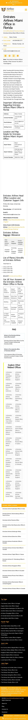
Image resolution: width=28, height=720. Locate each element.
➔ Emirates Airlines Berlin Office (9, 396)
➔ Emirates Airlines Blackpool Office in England (18, 485)
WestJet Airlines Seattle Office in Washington (12, 630)
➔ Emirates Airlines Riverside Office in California (9, 387)
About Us (4, 703)
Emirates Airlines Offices (15, 276)
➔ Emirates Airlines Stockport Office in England (9, 462)
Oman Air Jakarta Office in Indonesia (10, 655)
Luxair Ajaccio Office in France (8, 660)
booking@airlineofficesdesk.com (14, 2)
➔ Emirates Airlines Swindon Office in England (18, 473)
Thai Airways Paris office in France (9, 672)
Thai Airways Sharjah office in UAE (9, 682)
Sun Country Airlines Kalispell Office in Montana (12, 647)
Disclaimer (4, 712)
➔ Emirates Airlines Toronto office (9, 406)
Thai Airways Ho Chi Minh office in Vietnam (11, 667)
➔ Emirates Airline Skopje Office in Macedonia (19, 429)
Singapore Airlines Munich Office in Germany (12, 652)
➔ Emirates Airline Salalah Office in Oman (19, 418)
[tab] (26, 10)
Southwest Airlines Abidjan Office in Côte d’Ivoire (13, 650)
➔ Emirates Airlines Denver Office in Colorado (18, 461)
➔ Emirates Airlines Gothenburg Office (18, 397)
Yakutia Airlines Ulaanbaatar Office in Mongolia (12, 628)
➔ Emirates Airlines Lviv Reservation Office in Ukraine (9, 430)
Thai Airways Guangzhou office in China (11, 675)
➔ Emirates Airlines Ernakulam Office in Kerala (9, 441)
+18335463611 (15, 1)
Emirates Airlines (18, 31)
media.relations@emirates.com (11, 51)
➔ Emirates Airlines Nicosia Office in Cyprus (18, 440)
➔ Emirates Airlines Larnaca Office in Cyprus (18, 408)
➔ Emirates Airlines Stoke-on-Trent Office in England (9, 419)
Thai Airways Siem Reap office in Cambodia (11, 677)
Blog (3, 706)
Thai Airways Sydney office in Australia (10, 679)
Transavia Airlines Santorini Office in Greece (11, 640)
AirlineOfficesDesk (8, 31)
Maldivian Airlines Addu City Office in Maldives (12, 657)
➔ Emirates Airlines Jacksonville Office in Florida (9, 473)
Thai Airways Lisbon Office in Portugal (10, 603)
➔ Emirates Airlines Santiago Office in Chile (19, 495)
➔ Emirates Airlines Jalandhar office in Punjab (18, 387)
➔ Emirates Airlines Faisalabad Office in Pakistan (9, 376)
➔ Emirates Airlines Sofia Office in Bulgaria (18, 452)
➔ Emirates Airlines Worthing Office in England (18, 376)
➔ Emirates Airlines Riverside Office (9, 452)
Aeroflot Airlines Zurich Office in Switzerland (12, 611)
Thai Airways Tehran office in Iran (9, 670)
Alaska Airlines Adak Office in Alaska (9, 618)
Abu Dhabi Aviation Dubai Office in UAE (10, 626)
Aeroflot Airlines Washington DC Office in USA (12, 608)
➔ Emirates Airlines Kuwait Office (9, 494)
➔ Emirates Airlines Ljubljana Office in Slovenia (9, 485)
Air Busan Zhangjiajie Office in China (10, 613)
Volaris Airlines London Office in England (11, 637)
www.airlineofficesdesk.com (13, 698)
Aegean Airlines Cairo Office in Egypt (10, 606)
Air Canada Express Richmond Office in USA (12, 615)
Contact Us (5, 709)
